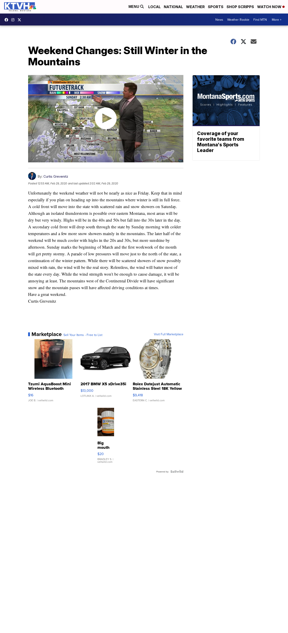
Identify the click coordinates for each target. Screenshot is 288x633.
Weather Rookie (238, 19)
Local (154, 7)
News (219, 19)
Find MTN (260, 19)
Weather (195, 7)
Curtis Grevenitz (55, 176)
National (173, 7)
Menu (134, 7)
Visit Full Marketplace (168, 334)
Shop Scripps (240, 7)
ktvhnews (14, 20)
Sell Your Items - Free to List (82, 334)
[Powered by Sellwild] (176, 471)
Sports (215, 7)
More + (276, 19)
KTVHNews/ (7, 20)
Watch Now (269, 7)
